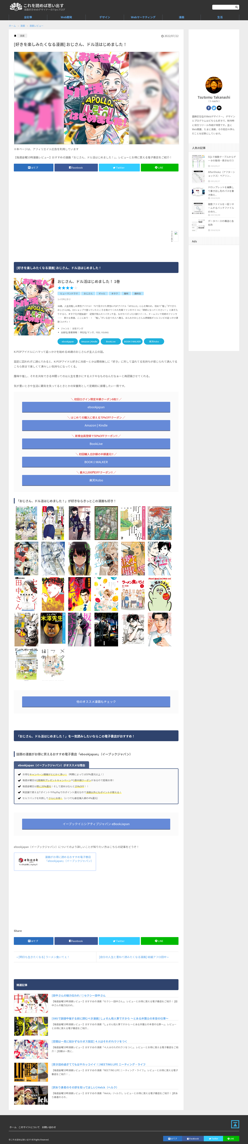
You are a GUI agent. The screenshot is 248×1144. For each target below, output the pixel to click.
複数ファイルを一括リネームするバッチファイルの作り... (221, 207)
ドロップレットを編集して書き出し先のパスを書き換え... (221, 190)
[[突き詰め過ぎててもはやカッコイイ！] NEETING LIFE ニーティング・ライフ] (31, 1072)
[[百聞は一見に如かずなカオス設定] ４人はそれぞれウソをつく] (31, 1049)
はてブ (34, 167)
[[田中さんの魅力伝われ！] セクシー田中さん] (31, 1003)
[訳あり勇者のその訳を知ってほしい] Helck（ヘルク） (85, 1087)
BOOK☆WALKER (132, 341)
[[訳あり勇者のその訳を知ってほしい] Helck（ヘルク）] (31, 1095)
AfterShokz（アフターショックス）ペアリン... (221, 173)
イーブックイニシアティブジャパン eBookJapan (96, 824)
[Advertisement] (70, 201)
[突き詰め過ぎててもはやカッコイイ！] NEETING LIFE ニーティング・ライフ (99, 1064)
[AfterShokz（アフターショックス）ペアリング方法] (198, 176)
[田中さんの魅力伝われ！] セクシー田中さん (79, 995)
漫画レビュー (36, 25)
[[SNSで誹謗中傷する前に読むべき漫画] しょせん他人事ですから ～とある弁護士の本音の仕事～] (31, 1026)
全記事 (28, 17)
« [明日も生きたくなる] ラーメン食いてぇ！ (43, 957)
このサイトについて (29, 1127)
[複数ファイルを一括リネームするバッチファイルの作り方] (198, 208)
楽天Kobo (154, 341)
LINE (160, 167)
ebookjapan (68, 341)
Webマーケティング (143, 17)
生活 (220, 17)
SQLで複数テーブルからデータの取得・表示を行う (222, 158)
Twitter (120, 167)
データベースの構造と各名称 (221, 222)
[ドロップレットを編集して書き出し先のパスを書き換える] (198, 191)
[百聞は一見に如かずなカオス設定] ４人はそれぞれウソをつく (89, 1041)
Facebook (77, 167)
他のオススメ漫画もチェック (96, 701)
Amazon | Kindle (89, 341)
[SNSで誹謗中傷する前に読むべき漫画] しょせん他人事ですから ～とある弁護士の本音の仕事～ (110, 1018)
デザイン (104, 17)
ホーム (12, 25)
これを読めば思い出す (43, 5)
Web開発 (66, 17)
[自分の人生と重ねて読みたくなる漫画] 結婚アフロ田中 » (134, 957)
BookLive (111, 341)
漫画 (181, 17)
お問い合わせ (49, 1127)
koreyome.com (16, 7)
